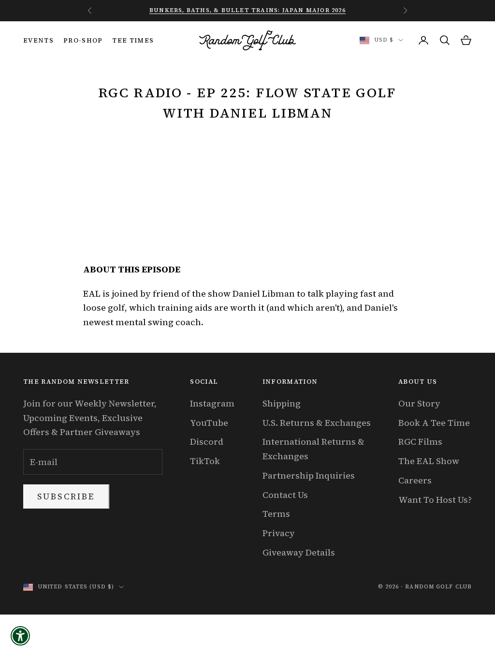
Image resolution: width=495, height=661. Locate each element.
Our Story (419, 403)
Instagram (212, 403)
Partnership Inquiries (308, 475)
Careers (415, 480)
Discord (206, 442)
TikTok (205, 461)
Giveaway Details (298, 552)
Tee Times (133, 40)
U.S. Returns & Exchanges (316, 423)
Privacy (278, 533)
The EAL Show (428, 461)
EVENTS (38, 40)
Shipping (281, 403)
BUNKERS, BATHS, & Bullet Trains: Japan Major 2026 (247, 10)
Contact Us (285, 495)
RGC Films (420, 442)
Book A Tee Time (434, 423)
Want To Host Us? (435, 500)
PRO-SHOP (83, 40)
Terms (276, 514)
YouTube (209, 423)
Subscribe (66, 496)
